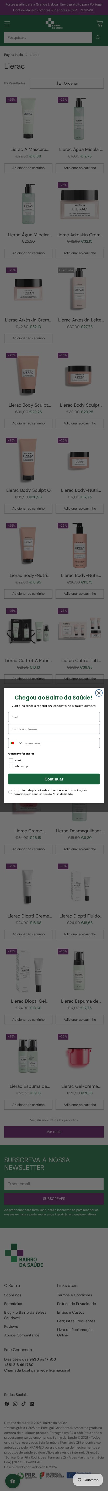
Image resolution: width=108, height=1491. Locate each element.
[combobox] (15, 743)
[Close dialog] (98, 692)
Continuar (54, 779)
